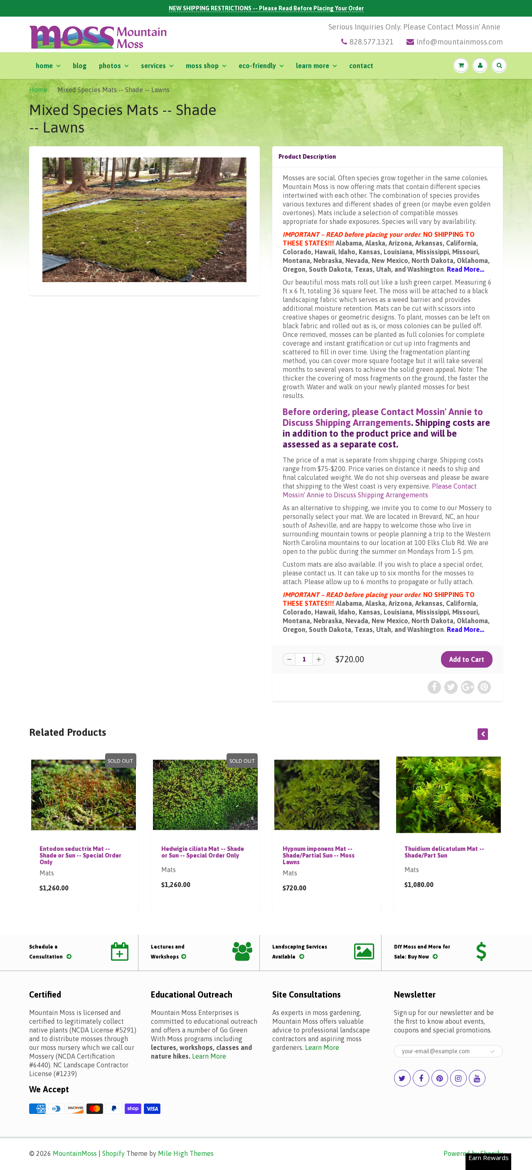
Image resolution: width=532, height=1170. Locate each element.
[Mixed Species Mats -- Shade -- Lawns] (144, 220)
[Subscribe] (492, 1051)
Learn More (312, 65)
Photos (110, 65)
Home (44, 65)
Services (153, 65)
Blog (79, 65)
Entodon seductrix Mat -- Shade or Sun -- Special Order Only (80, 855)
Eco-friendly (257, 65)
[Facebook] (421, 1078)
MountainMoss (75, 1153)
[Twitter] (402, 1078)
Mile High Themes (186, 1153)
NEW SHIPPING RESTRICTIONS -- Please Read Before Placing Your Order (266, 8)
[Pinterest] (439, 1078)
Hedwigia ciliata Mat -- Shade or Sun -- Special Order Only (202, 852)
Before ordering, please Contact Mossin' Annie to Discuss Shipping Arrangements (383, 417)
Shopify (113, 1153)
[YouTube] (477, 1078)
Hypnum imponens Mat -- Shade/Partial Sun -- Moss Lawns (319, 855)
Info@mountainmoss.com (459, 41)
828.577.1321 (372, 41)
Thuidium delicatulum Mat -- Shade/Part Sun (444, 852)
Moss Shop (202, 65)
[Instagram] (458, 1078)
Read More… (465, 269)
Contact (361, 65)
